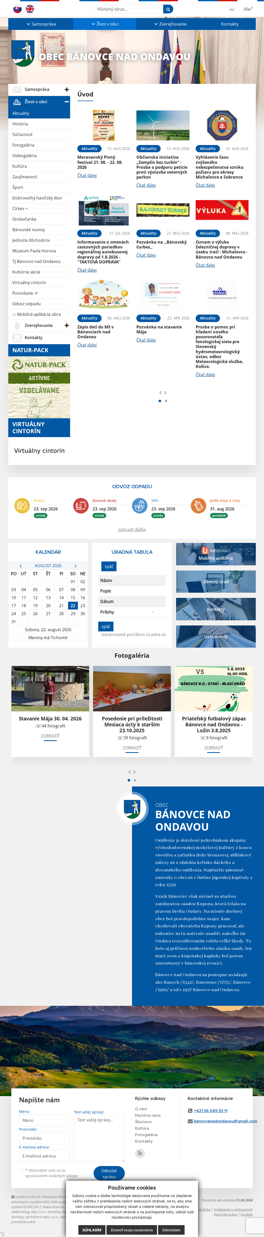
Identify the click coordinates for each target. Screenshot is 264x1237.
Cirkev (18, 208)
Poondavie (23, 293)
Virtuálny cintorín (29, 282)
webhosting (20, 1211)
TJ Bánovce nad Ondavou (36, 261)
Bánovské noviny (28, 229)
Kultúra (19, 166)
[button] (40, 24)
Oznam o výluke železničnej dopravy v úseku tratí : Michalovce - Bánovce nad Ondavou (222, 249)
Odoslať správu (109, 1174)
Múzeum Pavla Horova (34, 251)
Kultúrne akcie (26, 272)
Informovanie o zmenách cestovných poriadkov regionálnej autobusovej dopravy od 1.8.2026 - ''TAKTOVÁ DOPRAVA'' (103, 252)
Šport (17, 187)
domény (54, 1211)
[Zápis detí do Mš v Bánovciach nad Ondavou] (103, 294)
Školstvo (143, 1122)
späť (109, 566)
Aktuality (20, 113)
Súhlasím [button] (91, 1230)
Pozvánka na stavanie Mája (159, 329)
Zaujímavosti (24, 177)
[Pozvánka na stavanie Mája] (162, 294)
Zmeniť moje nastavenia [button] (132, 1230)
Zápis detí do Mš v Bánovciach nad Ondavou (95, 332)
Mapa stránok (53, 1206)
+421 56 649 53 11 (210, 1111)
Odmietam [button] (171, 1230)
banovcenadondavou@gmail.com (225, 1121)
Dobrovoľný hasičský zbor (37, 198)
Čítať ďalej (87, 175)
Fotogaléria (23, 145)
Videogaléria (24, 155)
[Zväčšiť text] (248, 8)
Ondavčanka (24, 219)
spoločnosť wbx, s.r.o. (42, 1217)
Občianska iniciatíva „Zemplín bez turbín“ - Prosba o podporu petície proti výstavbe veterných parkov (161, 167)
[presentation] (160, 392)
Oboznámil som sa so (51, 1173)
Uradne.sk (156, 634)
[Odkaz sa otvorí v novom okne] (140, 1153)
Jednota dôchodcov (31, 240)
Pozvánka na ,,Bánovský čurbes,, (161, 244)
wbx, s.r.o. (38, 1211)
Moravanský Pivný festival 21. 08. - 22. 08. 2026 (100, 162)
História (20, 124)
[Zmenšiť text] (234, 9)
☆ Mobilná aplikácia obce (36, 314)
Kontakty (229, 24)
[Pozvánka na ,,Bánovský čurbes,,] (162, 210)
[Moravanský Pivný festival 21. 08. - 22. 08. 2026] (103, 125)
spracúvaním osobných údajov (51, 1175)
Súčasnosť (22, 134)
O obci (141, 1109)
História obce (148, 1115)
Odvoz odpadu (26, 304)
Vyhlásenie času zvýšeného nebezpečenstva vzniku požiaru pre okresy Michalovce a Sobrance (220, 167)
